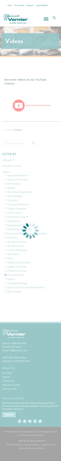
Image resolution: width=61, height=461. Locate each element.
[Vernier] (15, 19)
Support (29, 5)
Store (9, 5)
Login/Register (42, 5)
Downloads (19, 5)
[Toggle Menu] (46, 18)
